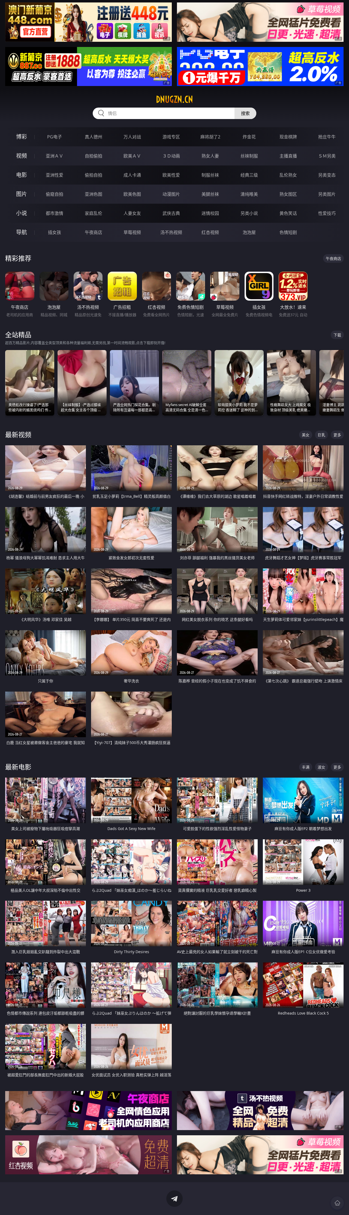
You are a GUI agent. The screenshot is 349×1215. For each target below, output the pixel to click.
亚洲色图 (93, 194)
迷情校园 (210, 213)
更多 (337, 434)
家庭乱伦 (93, 213)
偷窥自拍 (54, 194)
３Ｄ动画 (171, 156)
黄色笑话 (288, 213)
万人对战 (132, 137)
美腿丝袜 (210, 194)
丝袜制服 (249, 156)
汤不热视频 (171, 232)
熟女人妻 (210, 156)
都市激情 (54, 213)
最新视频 (18, 434)
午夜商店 (93, 232)
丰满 (305, 767)
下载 (337, 334)
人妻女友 (132, 213)
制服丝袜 (210, 175)
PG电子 (54, 137)
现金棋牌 (288, 137)
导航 (21, 232)
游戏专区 (171, 137)
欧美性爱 (171, 175)
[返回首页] (337, 1203)
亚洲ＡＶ (54, 156)
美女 (305, 434)
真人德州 (93, 137)
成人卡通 (132, 175)
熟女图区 (288, 194)
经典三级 (249, 175)
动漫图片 (171, 194)
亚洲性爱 (54, 175)
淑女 (321, 767)
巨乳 (321, 434)
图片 (21, 194)
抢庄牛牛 (327, 137)
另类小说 (249, 213)
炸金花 (249, 137)
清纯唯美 (249, 194)
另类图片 (327, 194)
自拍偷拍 (93, 156)
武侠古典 (171, 213)
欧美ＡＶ (132, 156)
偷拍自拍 (93, 175)
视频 (21, 155)
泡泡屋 (249, 232)
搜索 (245, 113)
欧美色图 (132, 194)
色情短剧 (288, 232)
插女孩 (54, 232)
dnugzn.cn (174, 99)
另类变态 (327, 175)
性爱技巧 (327, 213)
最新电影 (18, 766)
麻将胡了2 (210, 137)
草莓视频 (132, 232)
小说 (21, 213)
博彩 (21, 136)
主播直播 (288, 156)
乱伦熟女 (288, 175)
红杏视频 (210, 232)
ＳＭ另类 (327, 156)
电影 (21, 175)
